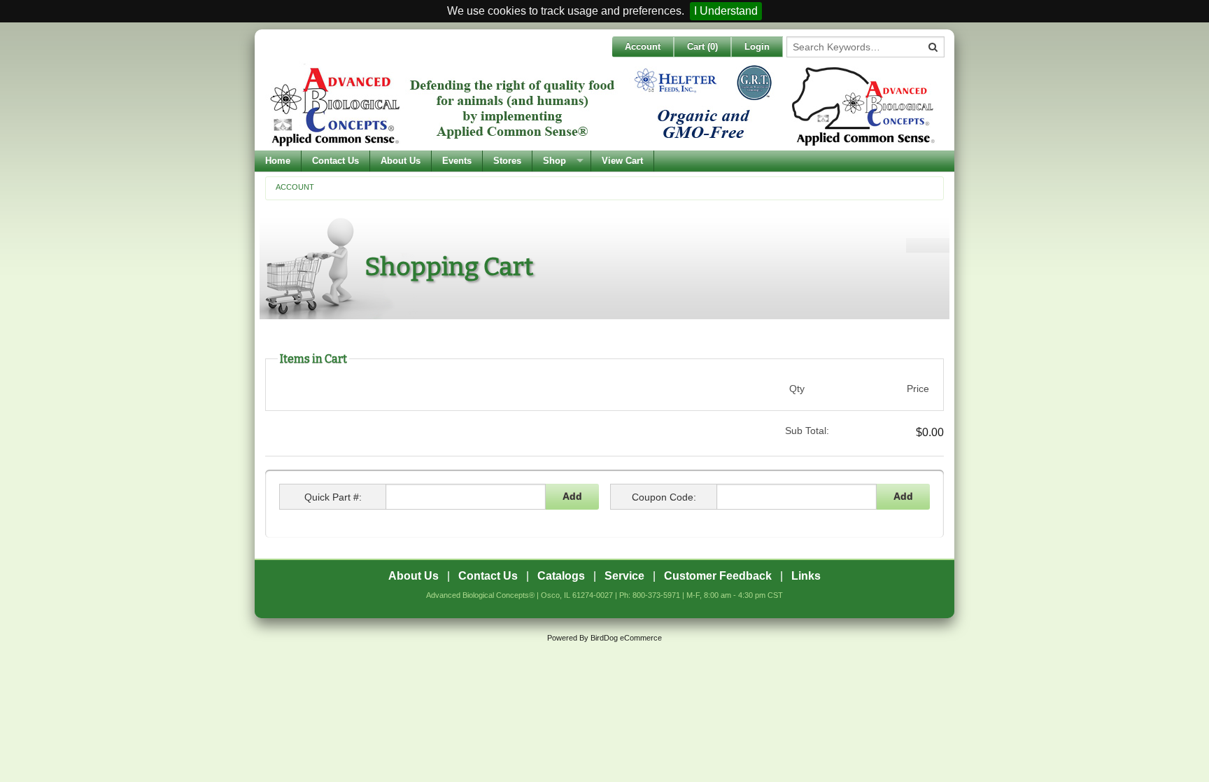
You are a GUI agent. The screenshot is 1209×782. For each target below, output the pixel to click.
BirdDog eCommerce (626, 638)
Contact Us (335, 160)
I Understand (726, 11)
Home (277, 160)
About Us (400, 160)
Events (457, 160)
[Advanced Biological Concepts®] (601, 106)
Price (918, 388)
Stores (507, 160)
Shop (554, 160)
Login (757, 46)
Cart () (702, 46)
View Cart (622, 160)
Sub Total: (806, 430)
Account (642, 46)
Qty (797, 388)
